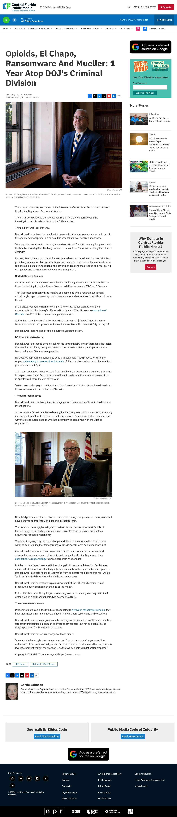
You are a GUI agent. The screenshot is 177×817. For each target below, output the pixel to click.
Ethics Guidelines (69, 799)
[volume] (14, 20)
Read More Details (133, 736)
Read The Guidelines (47, 736)
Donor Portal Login (143, 774)
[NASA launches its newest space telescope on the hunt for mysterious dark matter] (139, 139)
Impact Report (141, 786)
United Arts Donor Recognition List (150, 780)
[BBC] (76, 811)
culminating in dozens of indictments (43, 361)
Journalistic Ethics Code (47, 729)
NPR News (20, 664)
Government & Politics (160, 206)
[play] (6, 20)
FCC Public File (104, 799)
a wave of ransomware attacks (89, 609)
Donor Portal (158, 29)
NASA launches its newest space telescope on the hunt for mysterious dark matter (159, 144)
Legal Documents (69, 792)
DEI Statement (104, 780)
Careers (65, 780)
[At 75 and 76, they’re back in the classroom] (139, 119)
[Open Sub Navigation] (11, 29)
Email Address (140, 83)
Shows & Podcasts (39, 29)
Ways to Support (90, 29)
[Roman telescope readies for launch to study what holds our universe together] (139, 187)
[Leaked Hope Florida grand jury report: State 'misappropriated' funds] (139, 211)
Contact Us (66, 786)
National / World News (43, 664)
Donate (167, 7)
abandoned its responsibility (30, 558)
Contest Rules (104, 792)
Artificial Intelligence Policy (109, 774)
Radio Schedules (69, 774)
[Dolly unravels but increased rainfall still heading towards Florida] (139, 166)
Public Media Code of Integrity (133, 729)
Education (154, 114)
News (6, 29)
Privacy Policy (104, 786)
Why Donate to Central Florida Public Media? (150, 242)
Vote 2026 (20, 29)
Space (152, 134)
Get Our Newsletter (145, 7)
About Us (125, 29)
